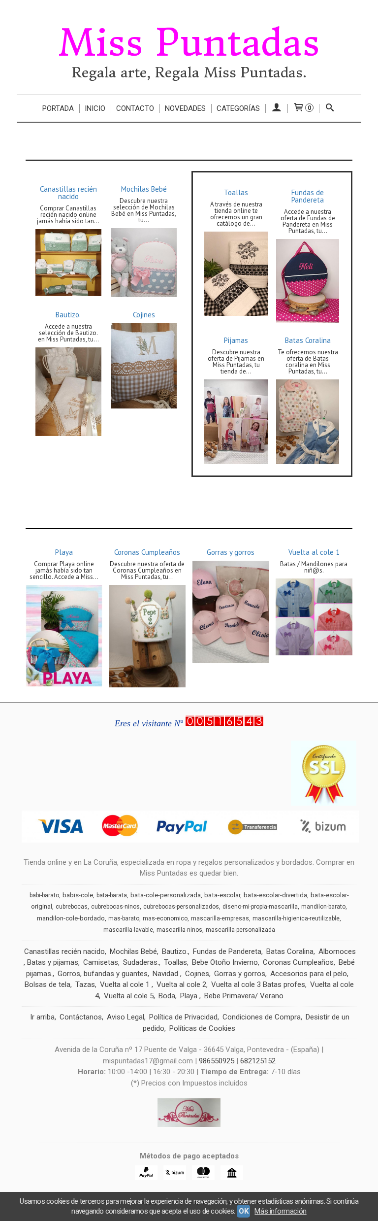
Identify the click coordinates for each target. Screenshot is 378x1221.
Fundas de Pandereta (307, 196)
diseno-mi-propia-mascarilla (260, 906)
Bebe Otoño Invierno (225, 962)
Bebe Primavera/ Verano (244, 995)
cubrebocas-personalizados (181, 906)
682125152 (258, 1060)
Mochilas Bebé (144, 189)
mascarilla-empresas (220, 918)
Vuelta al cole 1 (314, 552)
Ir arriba (42, 1017)
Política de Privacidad (183, 1017)
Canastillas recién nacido (68, 192)
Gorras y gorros (230, 552)
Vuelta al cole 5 (129, 995)
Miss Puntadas (189, 43)
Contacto (135, 108)
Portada (58, 108)
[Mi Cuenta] (276, 108)
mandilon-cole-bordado (71, 918)
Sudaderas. (141, 962)
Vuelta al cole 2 (181, 984)
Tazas (85, 984)
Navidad (166, 973)
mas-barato (123, 918)
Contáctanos (81, 1017)
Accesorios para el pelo (308, 973)
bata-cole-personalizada (165, 895)
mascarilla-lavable (128, 929)
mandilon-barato (323, 906)
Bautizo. (68, 314)
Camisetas (100, 962)
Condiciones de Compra (261, 1017)
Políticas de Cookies (202, 1028)
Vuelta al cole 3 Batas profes (258, 984)
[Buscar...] (330, 108)
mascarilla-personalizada (240, 929)
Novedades (185, 108)
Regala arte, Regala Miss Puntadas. (189, 72)
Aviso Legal (125, 1017)
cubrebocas (72, 906)
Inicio (95, 108)
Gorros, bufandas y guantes (103, 973)
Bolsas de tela (47, 984)
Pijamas (236, 340)
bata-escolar (222, 895)
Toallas (236, 192)
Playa (64, 552)
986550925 (216, 1060)
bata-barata (111, 895)
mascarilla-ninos (179, 929)
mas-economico (165, 918)
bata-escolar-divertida (275, 895)
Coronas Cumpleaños (147, 552)
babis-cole (78, 895)
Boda (166, 995)
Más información (280, 1211)
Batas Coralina (308, 340)
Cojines (144, 314)
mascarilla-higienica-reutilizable (296, 918)
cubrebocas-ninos (115, 906)
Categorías (238, 108)
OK (243, 1211)
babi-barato (44, 895)
